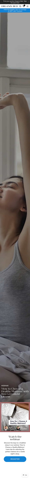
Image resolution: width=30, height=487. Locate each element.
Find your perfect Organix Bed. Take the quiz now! (15, 2)
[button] (20, 6)
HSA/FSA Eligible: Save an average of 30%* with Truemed (15, 10)
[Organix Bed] (9, 6)
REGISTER (15, 459)
